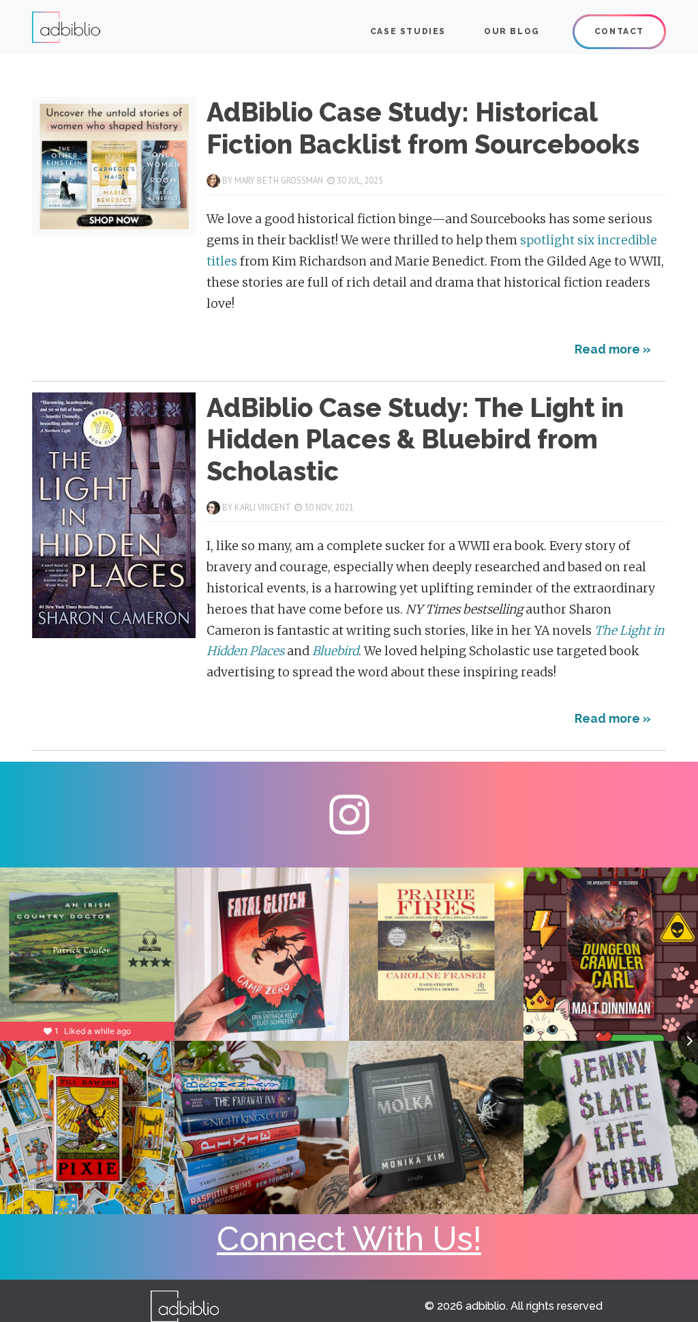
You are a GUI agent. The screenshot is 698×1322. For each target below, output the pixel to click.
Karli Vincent (262, 507)
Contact (619, 31)
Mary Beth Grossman (278, 180)
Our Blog (512, 31)
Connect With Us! (349, 1239)
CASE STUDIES (408, 31)
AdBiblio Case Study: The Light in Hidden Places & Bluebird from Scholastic (415, 439)
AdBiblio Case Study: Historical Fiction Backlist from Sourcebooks (423, 128)
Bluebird (335, 651)
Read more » (613, 349)
